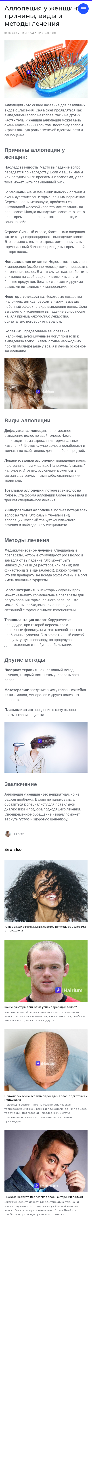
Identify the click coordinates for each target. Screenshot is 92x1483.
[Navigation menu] (83, 8)
